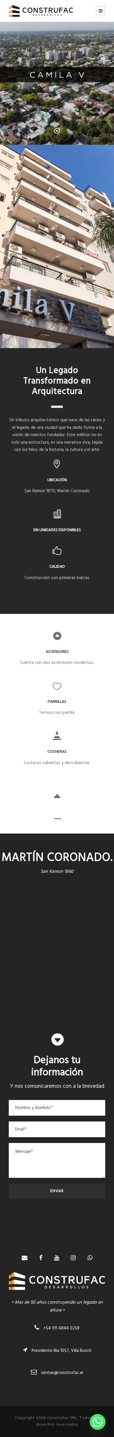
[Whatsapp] (98, 1422)
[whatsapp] (89, 1258)
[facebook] (40, 1258)
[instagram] (73, 1258)
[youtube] (56, 1258)
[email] (24, 1258)
